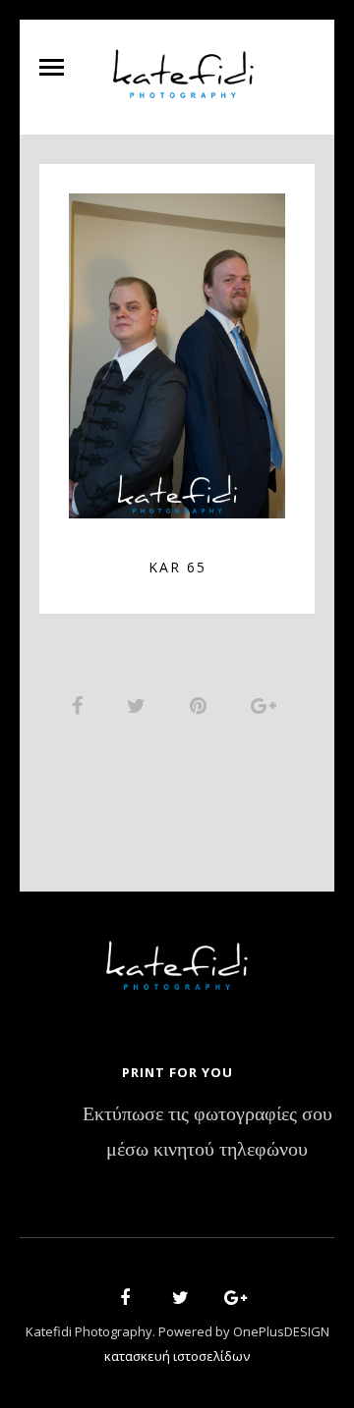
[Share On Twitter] (139, 705)
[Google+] (229, 1300)
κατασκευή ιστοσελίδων (177, 1356)
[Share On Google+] (267, 705)
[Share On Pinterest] (201, 705)
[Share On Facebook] (80, 705)
